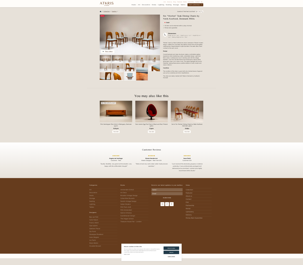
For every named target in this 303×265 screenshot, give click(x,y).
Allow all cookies (171, 248)
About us (169, 2)
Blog (174, 2)
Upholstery (191, 2)
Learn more (127, 254)
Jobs (164, 2)
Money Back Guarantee (194, 218)
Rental (185, 2)
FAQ (187, 202)
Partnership (190, 205)
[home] (107, 3)
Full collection (194, 5)
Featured (179, 2)
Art (139, 5)
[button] (139, 5)
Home (134, 5)
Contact (197, 2)
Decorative (146, 5)
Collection (106, 11)
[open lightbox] (130, 35)
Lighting (161, 5)
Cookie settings (171, 256)
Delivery (189, 215)
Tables (183, 5)
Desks (154, 5)
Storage (176, 5)
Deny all (171, 252)
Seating (169, 5)
